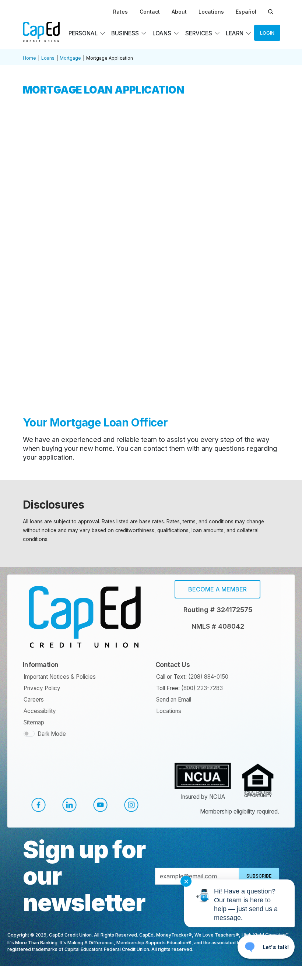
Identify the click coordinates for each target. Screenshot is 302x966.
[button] (38, 805)
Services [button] (198, 33)
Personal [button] (83, 33)
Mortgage (70, 58)
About (179, 11)
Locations (211, 11)
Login (267, 33)
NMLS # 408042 (218, 626)
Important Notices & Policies (60, 676)
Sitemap (34, 722)
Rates (120, 11)
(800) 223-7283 (202, 688)
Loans (48, 58)
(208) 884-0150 (208, 676)
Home (29, 58)
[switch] (29, 733)
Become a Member (217, 589)
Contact (150, 11)
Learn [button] (234, 33)
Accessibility (40, 710)
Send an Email (173, 699)
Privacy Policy (42, 688)
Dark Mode (52, 733)
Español (246, 11)
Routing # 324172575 (217, 610)
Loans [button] (161, 33)
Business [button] (125, 33)
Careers (34, 699)
